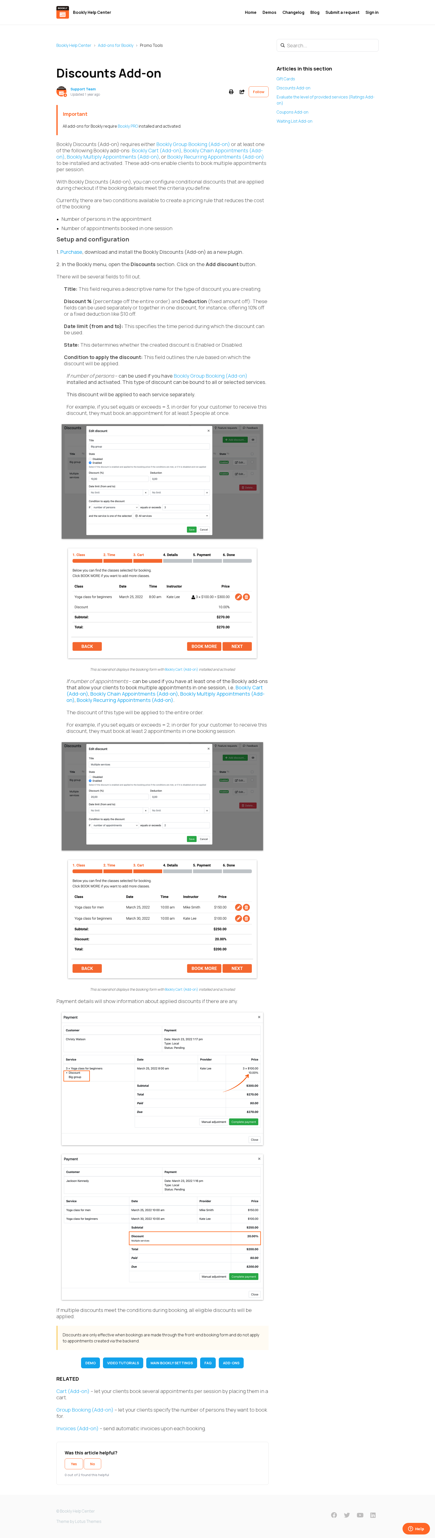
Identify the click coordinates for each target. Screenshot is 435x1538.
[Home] (62, 12)
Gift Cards (286, 79)
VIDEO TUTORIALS (123, 1363)
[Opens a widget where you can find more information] (416, 1529)
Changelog (293, 12)
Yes (74, 1463)
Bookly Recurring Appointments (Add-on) (215, 156)
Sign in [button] (372, 12)
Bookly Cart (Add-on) (157, 150)
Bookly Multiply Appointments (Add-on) (113, 156)
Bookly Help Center (73, 45)
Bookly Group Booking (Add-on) (193, 144)
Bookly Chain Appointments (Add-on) (134, 693)
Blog (314, 12)
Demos (269, 12)
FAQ (207, 1363)
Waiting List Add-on (294, 121)
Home (251, 12)
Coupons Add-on (292, 112)
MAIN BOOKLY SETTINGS (172, 1363)
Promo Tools (151, 45)
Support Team (83, 89)
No (92, 1463)
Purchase (71, 251)
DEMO (90, 1363)
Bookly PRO (128, 126)
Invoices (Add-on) (77, 1428)
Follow (258, 91)
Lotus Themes (88, 1521)
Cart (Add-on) (73, 1391)
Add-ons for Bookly (115, 45)
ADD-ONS (231, 1363)
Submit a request (342, 12)
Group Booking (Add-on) (85, 1409)
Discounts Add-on (293, 88)
